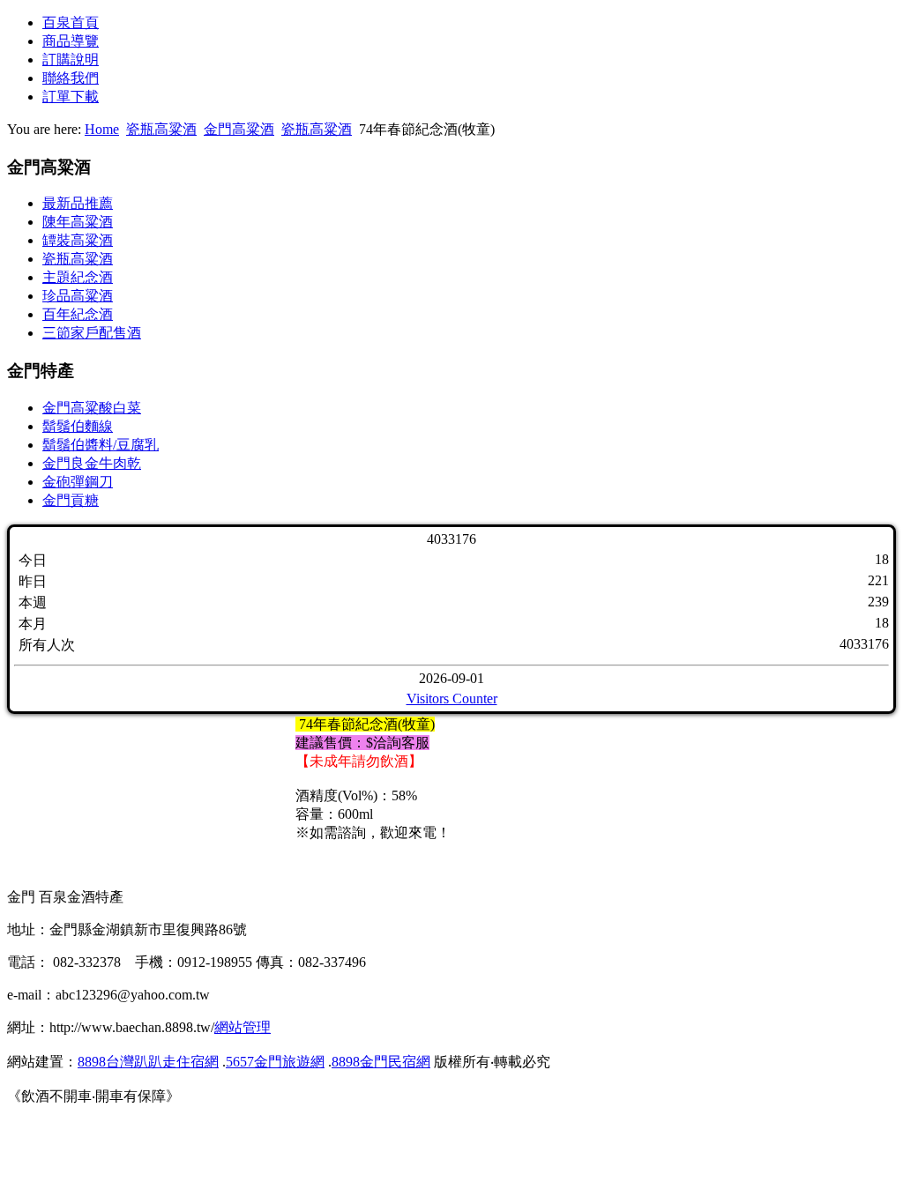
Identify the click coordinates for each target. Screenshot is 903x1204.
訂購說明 (70, 59)
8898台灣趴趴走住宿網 (148, 1061)
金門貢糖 (70, 500)
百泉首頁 (70, 22)
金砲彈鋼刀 (77, 481)
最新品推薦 (77, 203)
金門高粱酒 (239, 129)
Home (102, 129)
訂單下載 (70, 96)
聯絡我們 (70, 78)
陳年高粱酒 (77, 221)
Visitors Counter (452, 698)
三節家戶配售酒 (91, 332)
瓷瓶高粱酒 (161, 129)
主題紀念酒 (77, 277)
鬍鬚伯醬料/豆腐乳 (100, 444)
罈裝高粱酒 (77, 240)
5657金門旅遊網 (275, 1061)
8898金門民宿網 (381, 1061)
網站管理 (242, 1027)
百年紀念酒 (77, 314)
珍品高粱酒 (77, 295)
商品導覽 (70, 40)
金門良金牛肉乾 (91, 463)
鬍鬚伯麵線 (77, 426)
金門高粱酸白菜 (91, 407)
